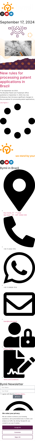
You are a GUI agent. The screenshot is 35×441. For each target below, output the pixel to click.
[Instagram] (2, 14)
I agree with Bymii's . (14, 394)
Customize (17, 432)
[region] (17, 425)
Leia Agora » (4, 103)
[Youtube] (6, 14)
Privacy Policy (20, 394)
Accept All (17, 427)
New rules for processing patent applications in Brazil (15, 79)
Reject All (17, 437)
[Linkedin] (11, 14)
